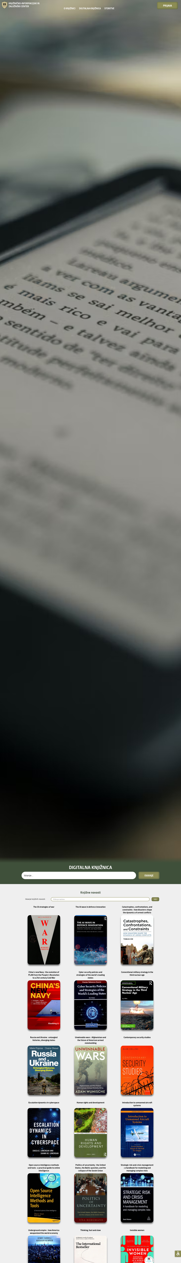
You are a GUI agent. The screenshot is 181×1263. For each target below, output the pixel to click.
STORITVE (109, 8)
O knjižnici (69, 8)
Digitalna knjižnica (90, 8)
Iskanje (149, 875)
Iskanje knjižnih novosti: (35, 899)
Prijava (167, 5)
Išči (155, 899)
